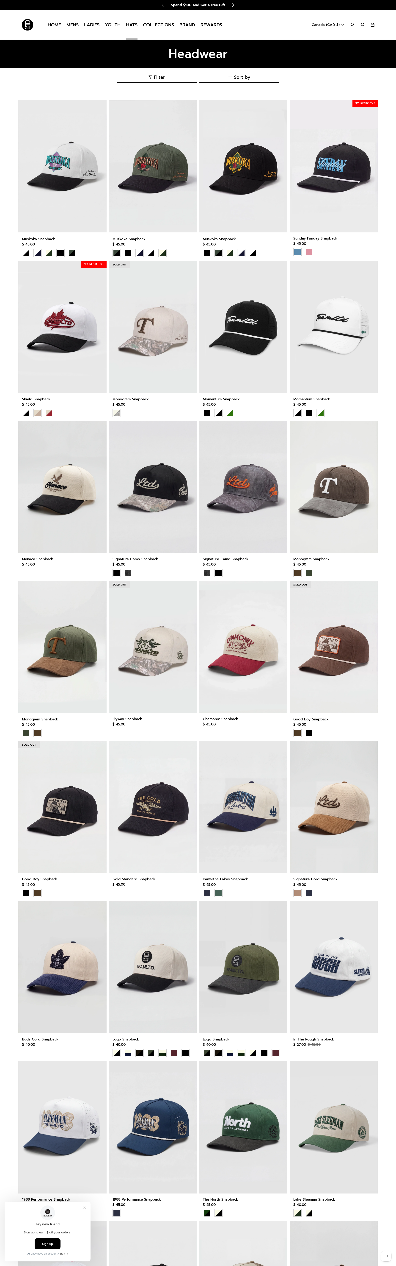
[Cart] (373, 25)
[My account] (363, 25)
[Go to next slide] (232, 5)
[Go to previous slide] (163, 5)
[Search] (352, 25)
